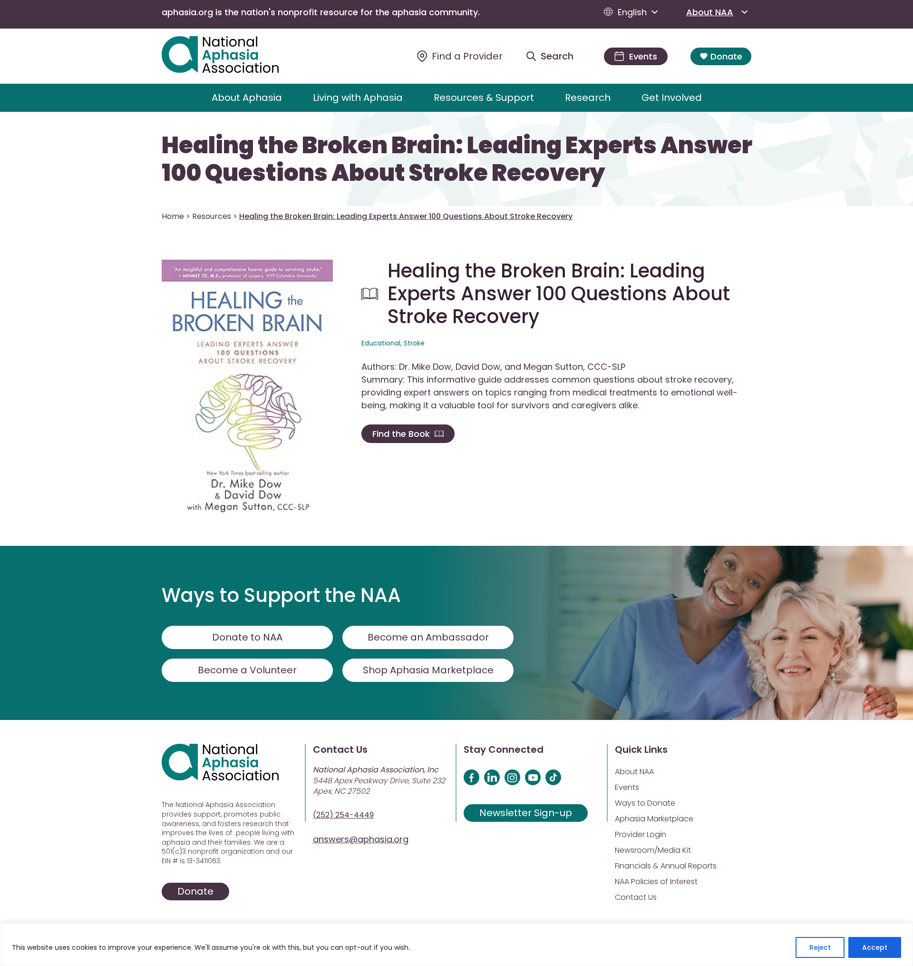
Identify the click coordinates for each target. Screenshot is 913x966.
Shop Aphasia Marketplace (428, 670)
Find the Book (401, 434)
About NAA (709, 12)
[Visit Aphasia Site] (231, 56)
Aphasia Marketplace (654, 818)
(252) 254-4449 (343, 814)
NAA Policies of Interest (656, 881)
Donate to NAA (247, 637)
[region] (456, 944)
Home (173, 216)
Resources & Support (484, 97)
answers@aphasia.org (360, 839)
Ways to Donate (645, 803)
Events (627, 787)
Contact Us (636, 897)
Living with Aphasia (358, 97)
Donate (726, 56)
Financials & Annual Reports (666, 865)
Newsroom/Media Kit (653, 850)
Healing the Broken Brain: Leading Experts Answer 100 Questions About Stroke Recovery (457, 159)
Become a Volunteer (247, 670)
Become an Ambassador (428, 637)
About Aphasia (247, 97)
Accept (874, 947)
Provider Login (640, 834)
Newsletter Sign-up (525, 812)
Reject (820, 947)
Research (588, 97)
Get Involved (671, 97)
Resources (211, 216)
